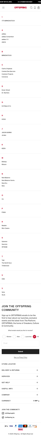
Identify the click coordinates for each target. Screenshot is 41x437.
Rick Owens (5, 228)
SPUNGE (4, 247)
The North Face (7, 263)
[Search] (31, 7)
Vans (3, 292)
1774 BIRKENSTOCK (8, 21)
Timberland (5, 266)
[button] (20, 401)
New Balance (6, 177)
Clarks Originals (7, 68)
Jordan (4, 135)
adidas (4, 34)
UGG (3, 279)
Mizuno (4, 164)
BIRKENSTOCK (7, 55)
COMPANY (6, 395)
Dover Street (6, 90)
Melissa (4, 162)
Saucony (4, 244)
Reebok (4, 225)
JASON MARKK (7, 132)
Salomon (4, 241)
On (3, 199)
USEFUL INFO (7, 389)
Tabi (3, 260)
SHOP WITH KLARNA (6, 2)
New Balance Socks (8, 180)
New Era (4, 183)
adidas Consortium (8, 37)
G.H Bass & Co (6, 106)
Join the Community (11, 409)
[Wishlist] (35, 7)
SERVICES (6, 376)
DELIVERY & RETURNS (11, 370)
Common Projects (7, 74)
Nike (3, 186)
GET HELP (6, 382)
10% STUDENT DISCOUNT (25, 2)
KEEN (3, 148)
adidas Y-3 (5, 39)
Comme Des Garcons (8, 71)
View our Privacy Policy (20, 357)
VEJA (3, 295)
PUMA (4, 212)
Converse (5, 77)
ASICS (4, 42)
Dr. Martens (5, 93)
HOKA (4, 119)
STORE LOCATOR (9, 364)
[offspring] (20, 7)
